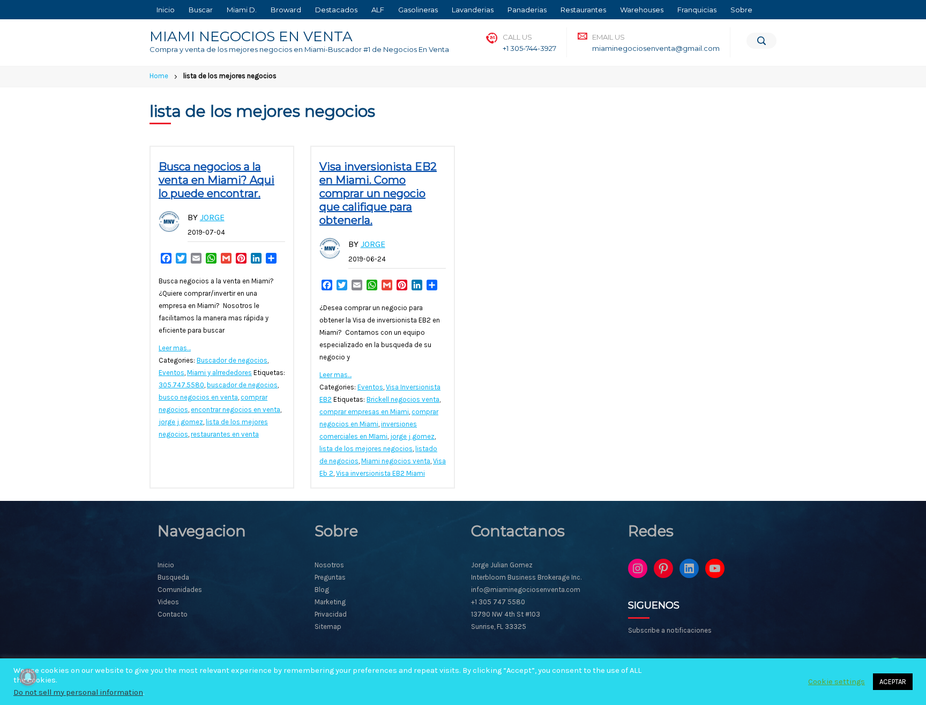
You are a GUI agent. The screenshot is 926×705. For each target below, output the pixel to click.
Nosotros (329, 565)
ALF (377, 9)
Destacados (336, 9)
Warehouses (641, 9)
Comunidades (180, 590)
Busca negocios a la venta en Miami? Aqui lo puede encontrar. (216, 180)
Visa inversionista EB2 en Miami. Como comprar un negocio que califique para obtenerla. (378, 193)
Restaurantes (583, 9)
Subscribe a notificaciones (670, 630)
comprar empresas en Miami (364, 412)
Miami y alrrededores (219, 373)
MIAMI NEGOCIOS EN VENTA (251, 36)
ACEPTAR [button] (892, 682)
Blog (322, 590)
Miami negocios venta (395, 461)
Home (159, 76)
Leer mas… (175, 348)
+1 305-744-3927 (529, 48)
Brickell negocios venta (403, 399)
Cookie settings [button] (836, 681)
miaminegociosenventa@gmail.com (656, 48)
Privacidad (331, 614)
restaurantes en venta (225, 434)
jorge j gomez (181, 422)
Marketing (330, 602)
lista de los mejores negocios (366, 449)
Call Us (517, 37)
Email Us (608, 37)
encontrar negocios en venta (235, 410)
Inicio (165, 9)
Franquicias (696, 9)
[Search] (761, 41)
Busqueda (173, 577)
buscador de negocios (242, 385)
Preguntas (330, 577)
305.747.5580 (181, 385)
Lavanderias (473, 9)
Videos (168, 602)
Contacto (173, 614)
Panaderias (527, 9)
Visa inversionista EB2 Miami (380, 473)
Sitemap (328, 626)
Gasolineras (418, 9)
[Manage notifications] (27, 677)
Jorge (212, 217)
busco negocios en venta (198, 397)
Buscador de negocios (232, 360)
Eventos (171, 373)
